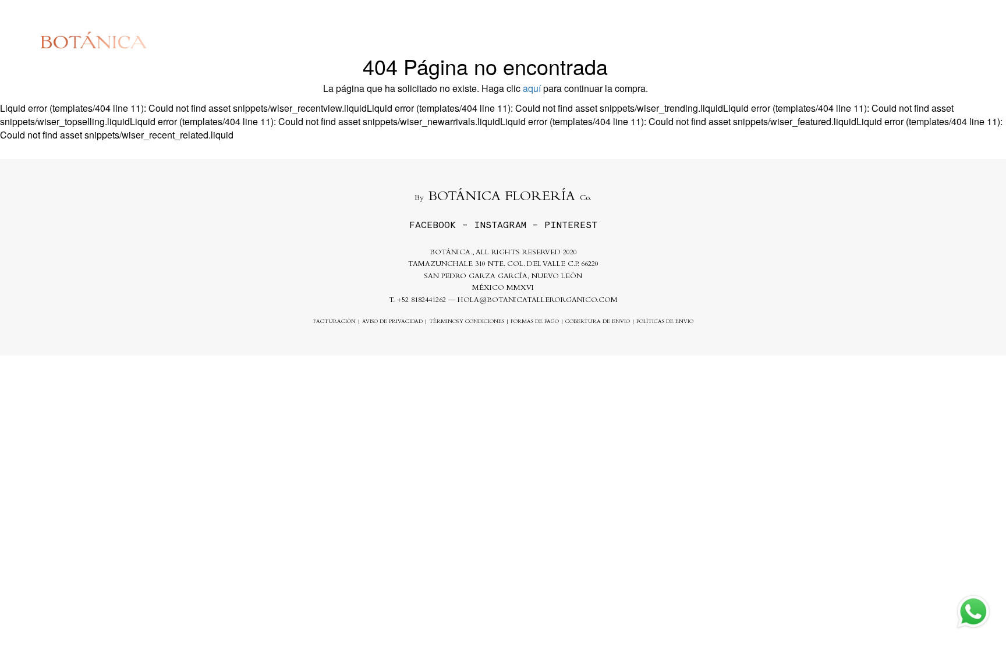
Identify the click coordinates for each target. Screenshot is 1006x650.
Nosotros (800, 40)
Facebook (432, 224)
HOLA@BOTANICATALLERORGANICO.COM (538, 300)
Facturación (334, 322)
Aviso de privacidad (392, 322)
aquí (532, 88)
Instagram (500, 224)
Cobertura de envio (597, 322)
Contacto (859, 40)
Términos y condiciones (466, 322)
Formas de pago (535, 322)
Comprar (678, 40)
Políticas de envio (664, 322)
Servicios (738, 40)
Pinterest (570, 224)
